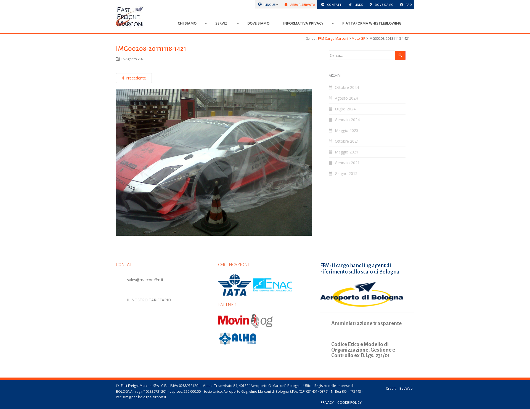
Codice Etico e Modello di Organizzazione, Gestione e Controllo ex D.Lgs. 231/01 (363, 350)
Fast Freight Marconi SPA (140, 385)
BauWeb (406, 388)
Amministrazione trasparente (366, 323)
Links (358, 4)
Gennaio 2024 (347, 119)
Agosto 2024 (346, 98)
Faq (408, 4)
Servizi (222, 23)
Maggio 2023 (346, 130)
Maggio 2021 (346, 152)
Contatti (334, 4)
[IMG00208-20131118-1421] (214, 161)
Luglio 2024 (345, 108)
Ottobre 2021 (347, 141)
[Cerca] (400, 55)
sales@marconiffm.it (145, 279)
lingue (269, 4)
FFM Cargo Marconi (333, 38)
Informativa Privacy (303, 23)
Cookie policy (349, 402)
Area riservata (302, 4)
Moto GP (358, 38)
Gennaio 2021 (347, 162)
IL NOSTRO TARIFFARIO (149, 299)
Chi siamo (187, 23)
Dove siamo (384, 4)
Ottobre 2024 (347, 87)
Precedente (135, 78)
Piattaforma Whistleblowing (372, 23)
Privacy (327, 402)
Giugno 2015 (346, 173)
